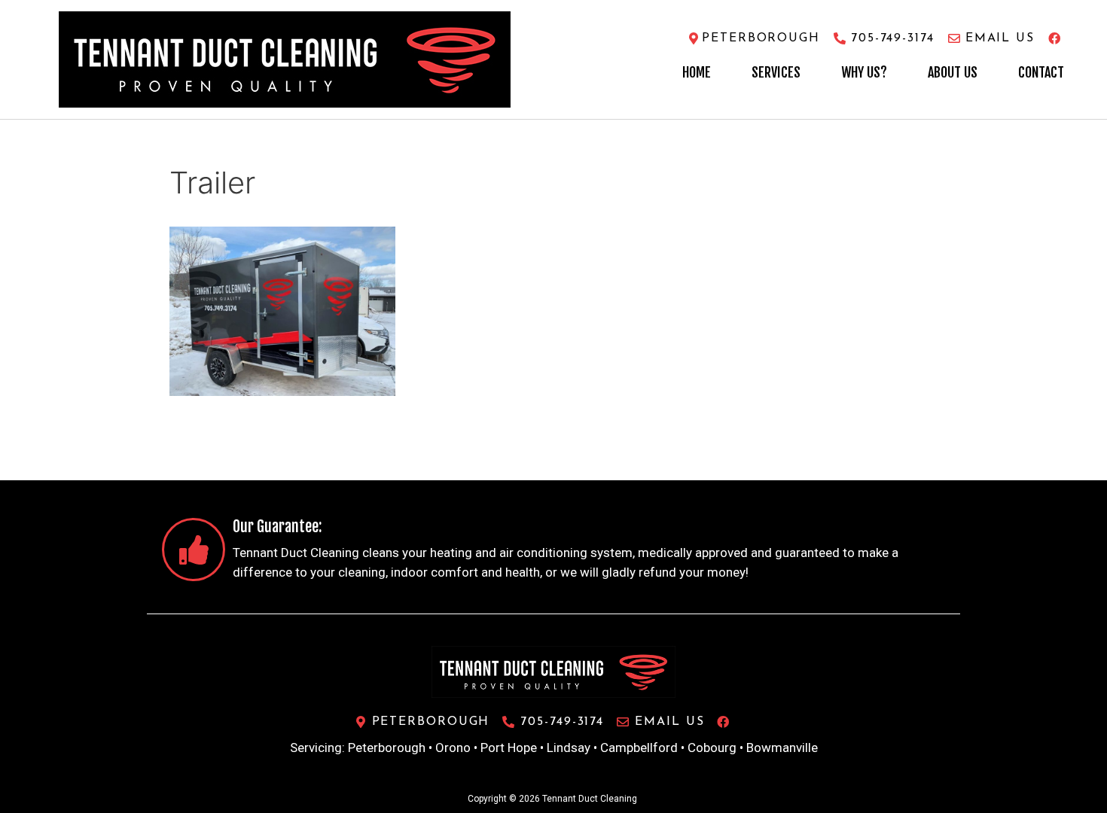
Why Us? (864, 72)
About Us (952, 72)
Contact (1041, 72)
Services (776, 72)
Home (696, 72)
